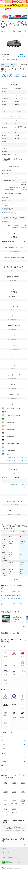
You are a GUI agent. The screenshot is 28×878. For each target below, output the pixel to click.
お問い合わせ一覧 (10, 868)
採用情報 (16, 857)
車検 (14, 31)
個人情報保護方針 (10, 857)
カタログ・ (3, 31)
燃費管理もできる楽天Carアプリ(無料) (18, 187)
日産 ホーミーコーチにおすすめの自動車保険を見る (12, 603)
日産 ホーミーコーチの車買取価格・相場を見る (12, 592)
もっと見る (14, 579)
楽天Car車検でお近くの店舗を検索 (18, 227)
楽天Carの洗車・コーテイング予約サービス (16, 460)
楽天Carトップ (4, 13)
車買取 (8, 31)
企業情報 (3, 857)
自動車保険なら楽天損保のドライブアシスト (16, 225)
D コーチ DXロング (12, 532)
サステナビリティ (17, 868)
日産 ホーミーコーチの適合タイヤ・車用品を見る (12, 599)
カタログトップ (4, 64)
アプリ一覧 (4, 868)
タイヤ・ (19, 31)
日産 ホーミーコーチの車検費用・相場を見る (11, 595)
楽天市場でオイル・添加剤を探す (19, 484)
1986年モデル (13, 64)
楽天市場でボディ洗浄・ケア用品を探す (17, 457)
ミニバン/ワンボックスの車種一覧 (20, 128)
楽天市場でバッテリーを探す (20, 487)
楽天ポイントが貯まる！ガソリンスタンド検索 (16, 189)
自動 (25, 31)
